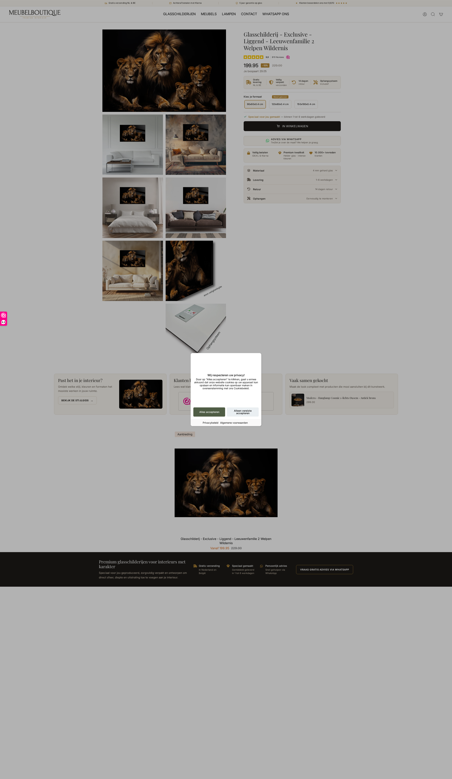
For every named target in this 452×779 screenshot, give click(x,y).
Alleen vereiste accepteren (243, 412)
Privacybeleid (210, 422)
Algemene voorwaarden (234, 422)
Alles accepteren (209, 411)
